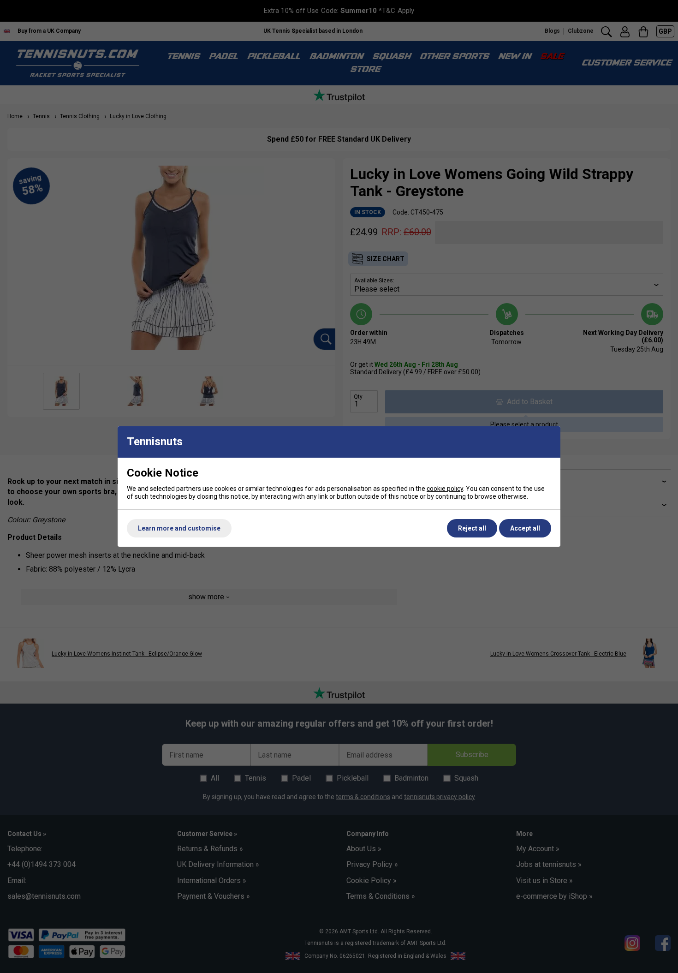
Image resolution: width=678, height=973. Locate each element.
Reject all (472, 528)
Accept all (525, 528)
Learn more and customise (179, 528)
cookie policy (445, 488)
